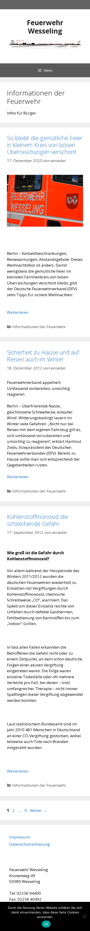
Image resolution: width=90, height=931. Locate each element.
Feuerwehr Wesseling (45, 27)
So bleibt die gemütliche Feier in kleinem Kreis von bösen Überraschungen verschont (44, 145)
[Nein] (84, 916)
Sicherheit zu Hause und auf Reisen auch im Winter (43, 355)
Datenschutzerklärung (29, 844)
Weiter (38, 810)
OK (46, 924)
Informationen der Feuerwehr (39, 326)
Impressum (19, 837)
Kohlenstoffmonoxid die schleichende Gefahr (37, 520)
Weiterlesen (17, 312)
